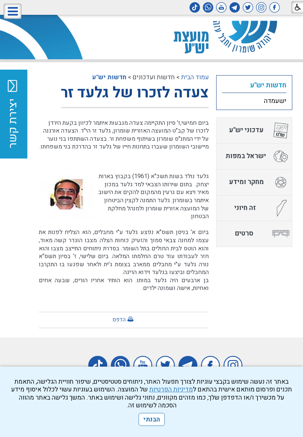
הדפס (119, 320)
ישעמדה (275, 101)
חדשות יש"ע (109, 77)
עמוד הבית (195, 77)
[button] (12, 11)
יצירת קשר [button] (13, 123)
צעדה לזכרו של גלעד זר (135, 93)
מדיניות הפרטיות (171, 389)
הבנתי (151, 419)
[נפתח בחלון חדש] (274, 7)
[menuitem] (254, 85)
